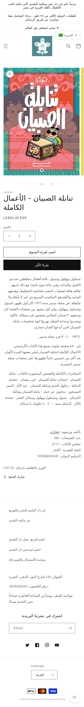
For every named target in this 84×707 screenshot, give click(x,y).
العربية (40, 675)
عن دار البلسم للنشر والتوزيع (27, 510)
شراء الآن (42, 265)
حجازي (55, 432)
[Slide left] (32, 184)
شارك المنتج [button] (17, 477)
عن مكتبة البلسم (19, 520)
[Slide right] (52, 184)
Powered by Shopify (55, 699)
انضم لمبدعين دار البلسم (25, 550)
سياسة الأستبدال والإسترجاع (27, 560)
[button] (6, 46)
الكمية (7, 227)
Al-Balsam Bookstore (35, 699)
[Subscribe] (70, 628)
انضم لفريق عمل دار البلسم (27, 539)
